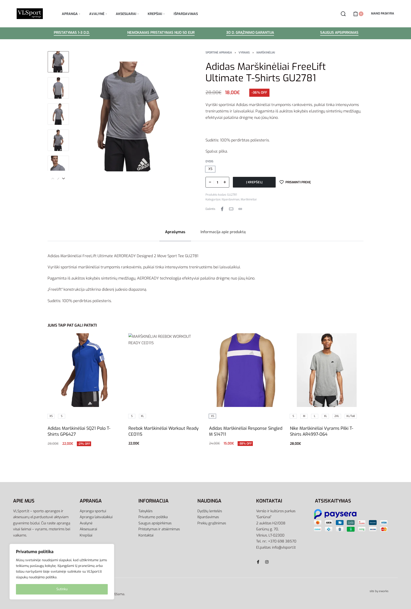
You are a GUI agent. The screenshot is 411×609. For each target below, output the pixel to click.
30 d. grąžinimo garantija (250, 33)
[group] (84, 370)
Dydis (209, 161)
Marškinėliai (265, 52)
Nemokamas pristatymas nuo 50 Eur (161, 33)
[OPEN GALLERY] (128, 116)
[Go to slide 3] (112, 340)
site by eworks (379, 591)
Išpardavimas (231, 199)
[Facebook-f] (258, 562)
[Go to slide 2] (106, 340)
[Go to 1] (58, 61)
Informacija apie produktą (223, 231)
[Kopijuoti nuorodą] (240, 209)
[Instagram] (267, 562)
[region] (62, 571)
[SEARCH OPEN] (343, 13)
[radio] (210, 169)
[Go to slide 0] (92, 340)
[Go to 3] (58, 114)
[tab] (175, 232)
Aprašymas (175, 231)
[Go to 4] (58, 140)
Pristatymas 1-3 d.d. (72, 33)
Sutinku (62, 589)
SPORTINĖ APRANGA (219, 52)
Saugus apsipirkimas (339, 33)
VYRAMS (244, 52)
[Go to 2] (58, 88)
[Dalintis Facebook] (222, 209)
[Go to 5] (58, 166)
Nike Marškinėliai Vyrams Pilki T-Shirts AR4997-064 (321, 431)
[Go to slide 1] (99, 340)
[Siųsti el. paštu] (231, 209)
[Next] (63, 178)
